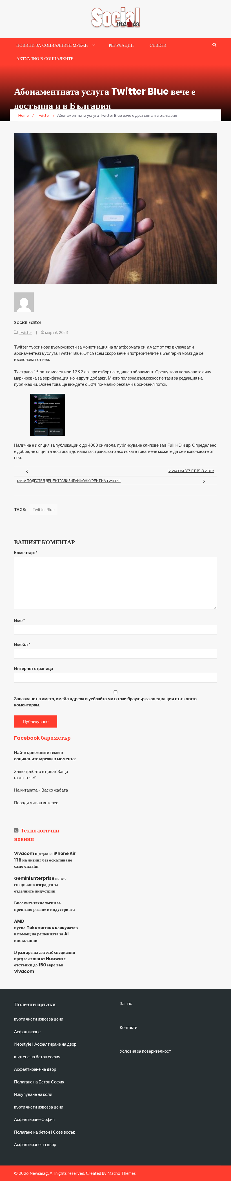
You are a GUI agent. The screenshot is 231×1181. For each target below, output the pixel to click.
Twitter (25, 332)
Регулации (121, 45)
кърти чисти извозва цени (38, 1018)
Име (19, 620)
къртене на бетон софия (37, 1056)
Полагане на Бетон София (39, 1081)
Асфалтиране (27, 1031)
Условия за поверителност (145, 1051)
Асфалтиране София (34, 1119)
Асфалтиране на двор (55, 1043)
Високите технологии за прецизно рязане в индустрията (44, 906)
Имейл (22, 644)
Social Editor (27, 322)
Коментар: (25, 552)
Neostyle (22, 1043)
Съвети (158, 45)
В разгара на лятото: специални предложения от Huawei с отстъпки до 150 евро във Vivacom (44, 961)
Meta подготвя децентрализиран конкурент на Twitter (69, 481)
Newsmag (39, 1173)
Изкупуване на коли (33, 1094)
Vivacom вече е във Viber (191, 471)
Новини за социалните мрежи (52, 45)
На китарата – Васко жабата (41, 789)
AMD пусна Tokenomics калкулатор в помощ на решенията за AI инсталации (45, 930)
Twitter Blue (43, 509)
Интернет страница (33, 668)
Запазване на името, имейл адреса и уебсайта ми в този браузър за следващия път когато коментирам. (105, 701)
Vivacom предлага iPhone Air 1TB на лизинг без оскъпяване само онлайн (45, 860)
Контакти (128, 1027)
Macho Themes (121, 1173)
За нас (126, 1003)
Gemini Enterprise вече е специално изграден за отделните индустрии (40, 884)
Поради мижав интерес (36, 802)
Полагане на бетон (32, 1131)
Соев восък (64, 1131)
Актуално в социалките (44, 58)
